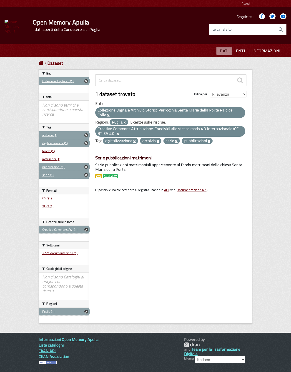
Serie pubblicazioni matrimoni (123, 157)
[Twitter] (272, 17)
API (166, 189)
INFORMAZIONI (266, 51)
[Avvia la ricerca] (280, 29)
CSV (98, 176)
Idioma (188, 358)
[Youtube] (283, 17)
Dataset (55, 63)
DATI (224, 51)
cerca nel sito (222, 29)
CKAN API (47, 351)
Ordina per (200, 94)
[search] (240, 80)
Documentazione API (191, 189)
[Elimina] (108, 115)
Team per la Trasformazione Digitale (212, 351)
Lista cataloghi (51, 345)
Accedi (246, 3)
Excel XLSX (110, 176)
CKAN (192, 344)
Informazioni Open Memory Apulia (68, 339)
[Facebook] (262, 17)
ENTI (240, 51)
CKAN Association (54, 356)
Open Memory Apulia (66, 25)
